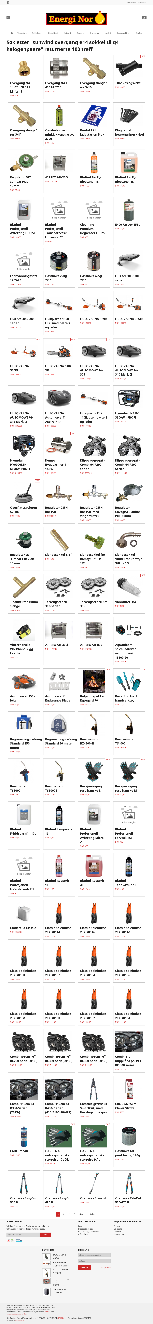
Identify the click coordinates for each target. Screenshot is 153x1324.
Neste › (82, 1214)
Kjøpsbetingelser (85, 1229)
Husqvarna (94, 33)
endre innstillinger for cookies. (17, 1314)
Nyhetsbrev (83, 1234)
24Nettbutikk (19, 1320)
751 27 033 (62, 1318)
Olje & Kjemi (52, 33)
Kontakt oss (119, 1234)
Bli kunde (118, 1229)
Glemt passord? (105, 1268)
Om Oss (139, 33)
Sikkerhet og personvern (88, 1232)
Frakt (80, 1226)
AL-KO (108, 33)
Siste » (92, 1214)
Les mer (47, 1312)
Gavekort (118, 1232)
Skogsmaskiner (123, 33)
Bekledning (36, 33)
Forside (117, 1226)
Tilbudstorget (22, 33)
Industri (67, 33)
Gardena (80, 33)
